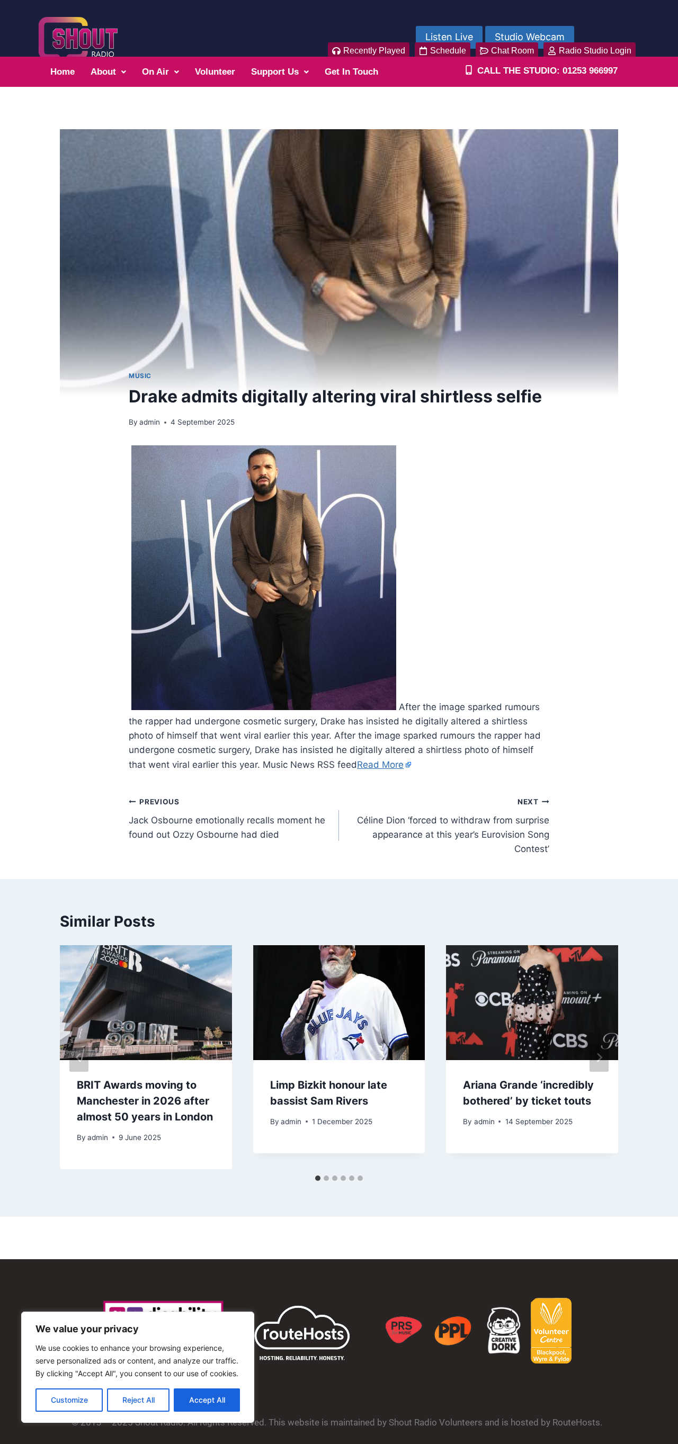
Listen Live (449, 36)
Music (140, 376)
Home (62, 72)
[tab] (317, 1178)
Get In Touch (351, 72)
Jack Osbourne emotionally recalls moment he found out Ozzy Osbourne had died (227, 818)
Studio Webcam (530, 36)
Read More (380, 764)
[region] (137, 1367)
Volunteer (215, 72)
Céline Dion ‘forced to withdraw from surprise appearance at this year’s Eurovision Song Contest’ (453, 825)
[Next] (599, 1057)
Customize (69, 1399)
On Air (155, 72)
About (103, 72)
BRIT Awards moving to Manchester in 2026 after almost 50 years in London (145, 1101)
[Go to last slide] (78, 1057)
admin (149, 422)
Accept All (207, 1399)
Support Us (275, 72)
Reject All (138, 1399)
